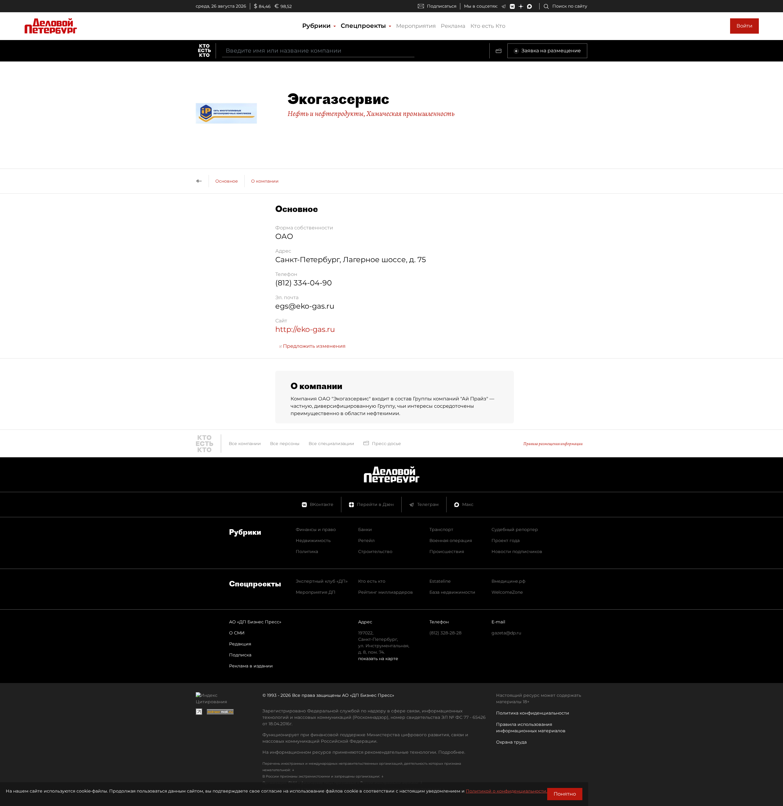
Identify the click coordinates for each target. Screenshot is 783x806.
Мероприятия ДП (316, 592)
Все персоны (284, 443)
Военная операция (450, 540)
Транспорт (441, 529)
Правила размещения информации (553, 444)
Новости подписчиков (517, 551)
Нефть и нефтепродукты (326, 113)
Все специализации (331, 443)
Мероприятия (416, 26)
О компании (265, 181)
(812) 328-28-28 (445, 633)
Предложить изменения (314, 346)
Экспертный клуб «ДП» (322, 581)
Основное (226, 181)
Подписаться (441, 6)
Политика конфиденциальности (532, 713)
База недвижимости (452, 592)
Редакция (240, 644)
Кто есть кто (371, 581)
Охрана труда (511, 742)
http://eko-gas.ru (305, 329)
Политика (307, 551)
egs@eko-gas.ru (304, 306)
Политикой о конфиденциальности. (506, 791)
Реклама (453, 26)
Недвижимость (313, 540)
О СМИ (237, 633)
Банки (365, 529)
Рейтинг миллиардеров (385, 592)
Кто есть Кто (487, 26)
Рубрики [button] (317, 25)
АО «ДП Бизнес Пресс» (255, 622)
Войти (744, 26)
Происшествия (446, 551)
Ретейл (366, 540)
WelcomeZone (507, 592)
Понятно (565, 794)
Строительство (375, 551)
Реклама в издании (251, 666)
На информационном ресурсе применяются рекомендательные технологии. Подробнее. (363, 752)
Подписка (240, 655)
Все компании (245, 443)
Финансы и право (316, 529)
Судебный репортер (515, 529)
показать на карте (378, 658)
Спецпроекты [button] (364, 25)
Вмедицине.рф (508, 581)
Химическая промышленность (410, 113)
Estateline (440, 581)
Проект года (506, 540)
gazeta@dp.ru (506, 633)
